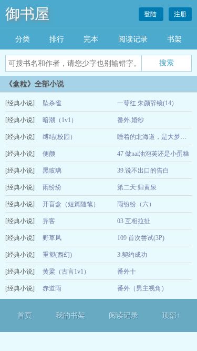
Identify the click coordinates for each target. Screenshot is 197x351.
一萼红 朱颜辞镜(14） (147, 103)
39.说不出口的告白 (143, 170)
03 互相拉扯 (133, 221)
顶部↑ (171, 315)
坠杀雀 (52, 103)
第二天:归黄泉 (137, 187)
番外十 (126, 271)
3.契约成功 (132, 254)
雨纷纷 (52, 187)
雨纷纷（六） (136, 204)
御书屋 (27, 14)
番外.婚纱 (130, 120)
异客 (49, 221)
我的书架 (70, 315)
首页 (24, 315)
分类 (22, 39)
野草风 (52, 238)
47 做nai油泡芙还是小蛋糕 (153, 153)
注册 (180, 14)
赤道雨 (52, 288)
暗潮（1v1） (60, 120)
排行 (56, 39)
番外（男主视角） (142, 288)
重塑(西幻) (57, 254)
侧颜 (49, 153)
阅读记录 (133, 39)
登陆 (151, 14)
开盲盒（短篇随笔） (71, 204)
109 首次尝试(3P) (140, 238)
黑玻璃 (52, 170)
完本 (91, 39)
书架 (174, 39)
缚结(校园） (59, 137)
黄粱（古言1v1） (66, 271)
